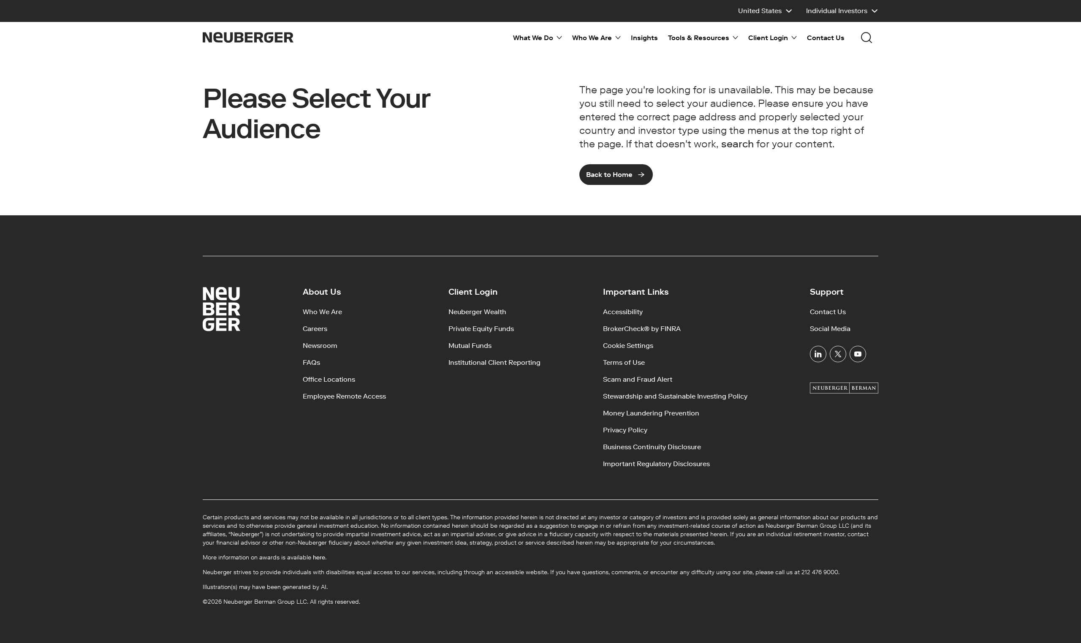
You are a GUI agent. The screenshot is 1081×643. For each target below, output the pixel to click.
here (319, 557)
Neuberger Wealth (477, 312)
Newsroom (320, 346)
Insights (644, 38)
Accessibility (623, 312)
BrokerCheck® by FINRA (642, 329)
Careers (315, 329)
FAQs (311, 362)
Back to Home (609, 175)
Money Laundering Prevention (651, 413)
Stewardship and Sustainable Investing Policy (675, 396)
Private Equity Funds (481, 329)
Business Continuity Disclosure (652, 447)
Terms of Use (624, 362)
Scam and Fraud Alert (637, 379)
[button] (765, 11)
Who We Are (322, 312)
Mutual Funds (470, 346)
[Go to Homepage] (248, 37)
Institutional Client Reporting (494, 362)
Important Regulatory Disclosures (656, 464)
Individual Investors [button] (836, 11)
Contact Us (826, 38)
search (737, 144)
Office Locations (329, 379)
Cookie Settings (628, 346)
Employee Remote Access (344, 396)
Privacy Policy (625, 430)
